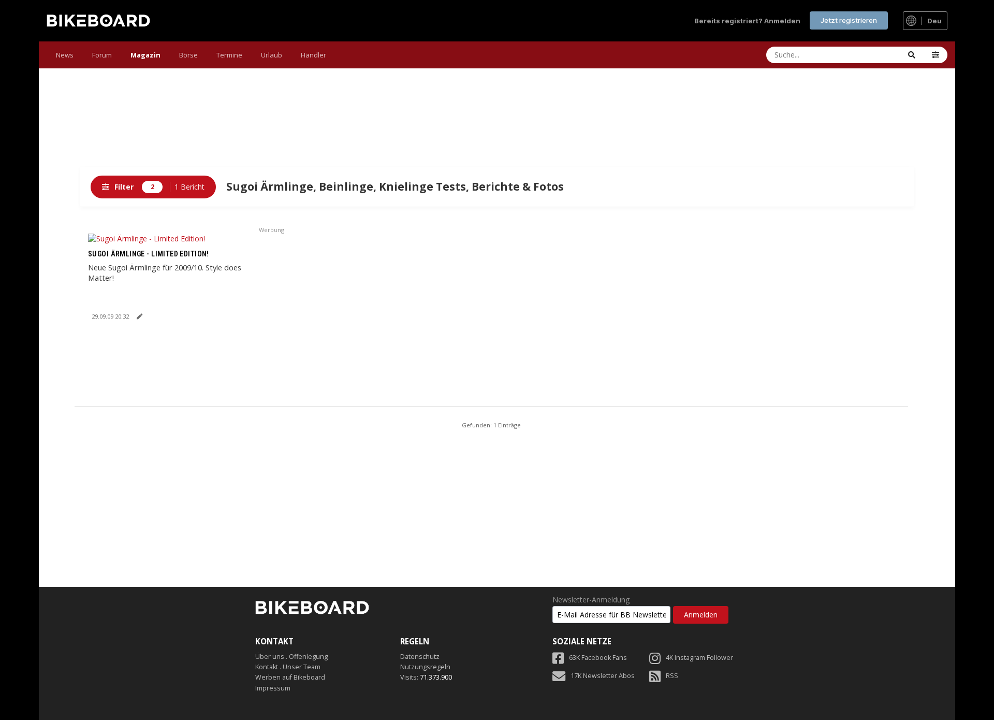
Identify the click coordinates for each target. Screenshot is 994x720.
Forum (102, 55)
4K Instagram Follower (699, 657)
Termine (229, 55)
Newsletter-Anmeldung (591, 600)
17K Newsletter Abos (603, 675)
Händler (313, 55)
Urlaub (271, 55)
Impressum (272, 688)
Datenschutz (420, 656)
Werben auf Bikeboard (290, 677)
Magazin (145, 55)
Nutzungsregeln (425, 667)
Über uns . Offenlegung (291, 656)
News (65, 55)
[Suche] (912, 55)
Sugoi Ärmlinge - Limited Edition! (148, 254)
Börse (188, 55)
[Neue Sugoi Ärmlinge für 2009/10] (146, 238)
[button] (935, 55)
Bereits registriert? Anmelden (747, 21)
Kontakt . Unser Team (287, 667)
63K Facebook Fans (598, 657)
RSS (672, 675)
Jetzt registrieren (849, 20)
